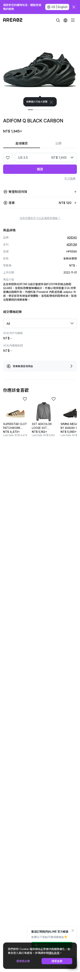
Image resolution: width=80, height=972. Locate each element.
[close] (74, 7)
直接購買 (21, 143)
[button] (65, 20)
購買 (40, 169)
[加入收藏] (7, 157)
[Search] (58, 20)
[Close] (51, 102)
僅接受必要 (23, 961)
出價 (58, 143)
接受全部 (56, 961)
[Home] (12, 20)
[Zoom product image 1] (40, 66)
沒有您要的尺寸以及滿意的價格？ (40, 218)
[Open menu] (73, 20)
